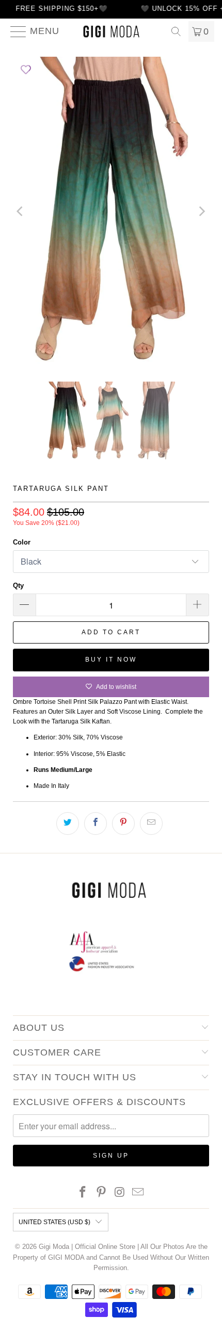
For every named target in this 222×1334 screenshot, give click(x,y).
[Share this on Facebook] (95, 823)
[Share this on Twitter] (67, 823)
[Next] (201, 211)
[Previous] (20, 211)
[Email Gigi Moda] (138, 1193)
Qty (18, 585)
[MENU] (14, 31)
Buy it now (111, 659)
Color (21, 542)
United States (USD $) (54, 1222)
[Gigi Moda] (111, 31)
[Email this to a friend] (151, 823)
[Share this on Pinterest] (123, 823)
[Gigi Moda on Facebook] (83, 1193)
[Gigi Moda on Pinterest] (101, 1193)
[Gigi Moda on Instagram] (120, 1193)
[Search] (176, 31)
